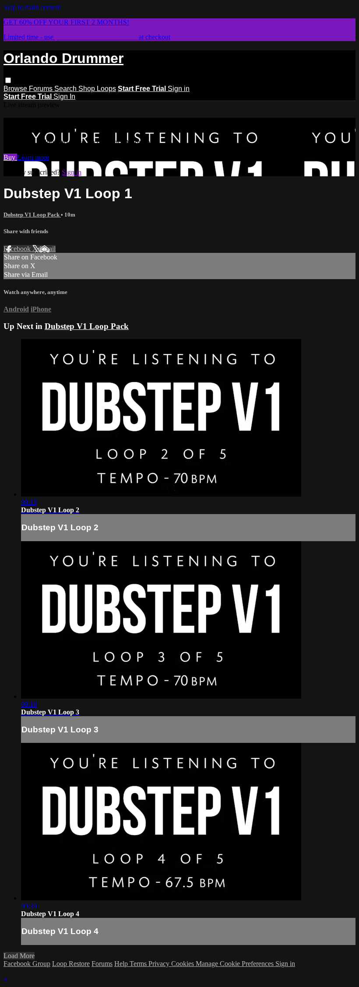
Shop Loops (97, 88)
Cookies (183, 963)
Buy (10, 157)
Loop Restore (71, 963)
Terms (139, 963)
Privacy (159, 963)
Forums (41, 88)
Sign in (179, 88)
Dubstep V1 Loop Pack (32, 214)
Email (47, 248)
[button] (8, 80)
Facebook (18, 248)
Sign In (64, 96)
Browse (16, 88)
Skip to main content (32, 7)
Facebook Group (27, 963)
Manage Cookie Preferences (235, 963)
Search (66, 88)
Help (122, 963)
